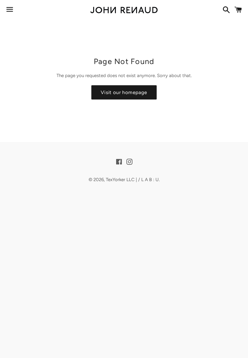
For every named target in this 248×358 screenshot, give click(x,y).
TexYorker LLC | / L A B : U (132, 179)
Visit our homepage (124, 92)
